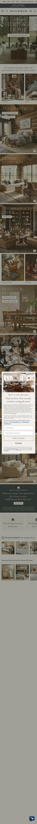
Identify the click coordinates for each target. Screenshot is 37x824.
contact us (13, 413)
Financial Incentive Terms (12, 448)
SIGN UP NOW (18, 438)
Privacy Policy (15, 422)
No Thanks (18, 443)
